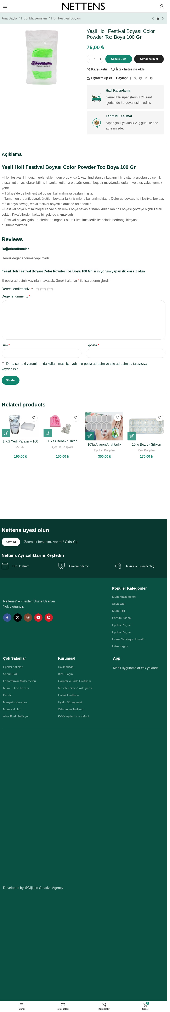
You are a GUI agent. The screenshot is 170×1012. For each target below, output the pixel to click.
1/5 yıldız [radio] (38, 289)
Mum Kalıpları (12, 709)
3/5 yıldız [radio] (45, 289)
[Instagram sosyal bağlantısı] (28, 617)
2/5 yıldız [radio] (41, 289)
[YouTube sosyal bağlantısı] (38, 617)
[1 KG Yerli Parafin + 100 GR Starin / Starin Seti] (20, 424)
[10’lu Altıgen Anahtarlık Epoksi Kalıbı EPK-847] (104, 426)
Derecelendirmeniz (17, 289)
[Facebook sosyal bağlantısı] (130, 78)
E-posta (92, 345)
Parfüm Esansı (121, 617)
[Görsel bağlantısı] (31, 590)
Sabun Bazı (10, 674)
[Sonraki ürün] (162, 18)
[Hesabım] (162, 6)
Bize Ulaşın (65, 674)
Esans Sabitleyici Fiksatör (129, 639)
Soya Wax (118, 603)
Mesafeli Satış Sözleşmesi (75, 688)
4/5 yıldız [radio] (48, 289)
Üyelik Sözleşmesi (70, 702)
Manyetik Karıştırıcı (15, 702)
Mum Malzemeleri (124, 596)
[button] (6, 433)
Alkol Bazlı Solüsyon (16, 716)
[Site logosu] (83, 6)
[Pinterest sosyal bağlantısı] (140, 78)
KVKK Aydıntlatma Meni (73, 716)
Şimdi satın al (149, 58)
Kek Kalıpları (146, 450)
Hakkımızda (66, 667)
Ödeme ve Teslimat (70, 709)
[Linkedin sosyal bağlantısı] (145, 78)
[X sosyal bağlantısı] (135, 78)
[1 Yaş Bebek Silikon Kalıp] (62, 424)
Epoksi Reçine (121, 625)
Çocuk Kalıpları (62, 447)
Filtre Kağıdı (120, 646)
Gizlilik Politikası (68, 695)
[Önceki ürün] (153, 18)
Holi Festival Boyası (66, 18)
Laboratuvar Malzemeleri (19, 681)
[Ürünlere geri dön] (157, 18)
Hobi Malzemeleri (34, 18)
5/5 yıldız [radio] (52, 289)
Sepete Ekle (118, 58)
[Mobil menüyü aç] (5, 6)
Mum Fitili (118, 610)
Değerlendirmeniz (16, 296)
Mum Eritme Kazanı (16, 688)
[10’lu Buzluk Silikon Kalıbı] (146, 426)
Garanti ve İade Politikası (74, 681)
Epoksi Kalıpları (104, 450)
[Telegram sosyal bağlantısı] (151, 78)
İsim (6, 345)
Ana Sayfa (9, 18)
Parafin (20, 447)
